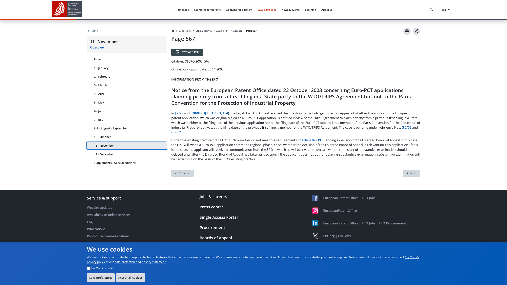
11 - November (104, 145)
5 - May (99, 102)
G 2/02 (406, 127)
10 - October (102, 137)
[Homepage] (173, 31)
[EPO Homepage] (67, 9)
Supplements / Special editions (115, 163)
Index (98, 59)
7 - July (98, 120)
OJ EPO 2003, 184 (215, 113)
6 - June (99, 111)
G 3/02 (176, 132)
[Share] (416, 31)
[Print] (407, 31)
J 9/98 (179, 113)
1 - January (101, 68)
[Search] (432, 10)
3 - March (100, 85)
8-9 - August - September (111, 128)
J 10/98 (196, 113)
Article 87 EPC (311, 140)
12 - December (103, 154)
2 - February (102, 76)
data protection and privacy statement (140, 262)
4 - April (99, 94)
